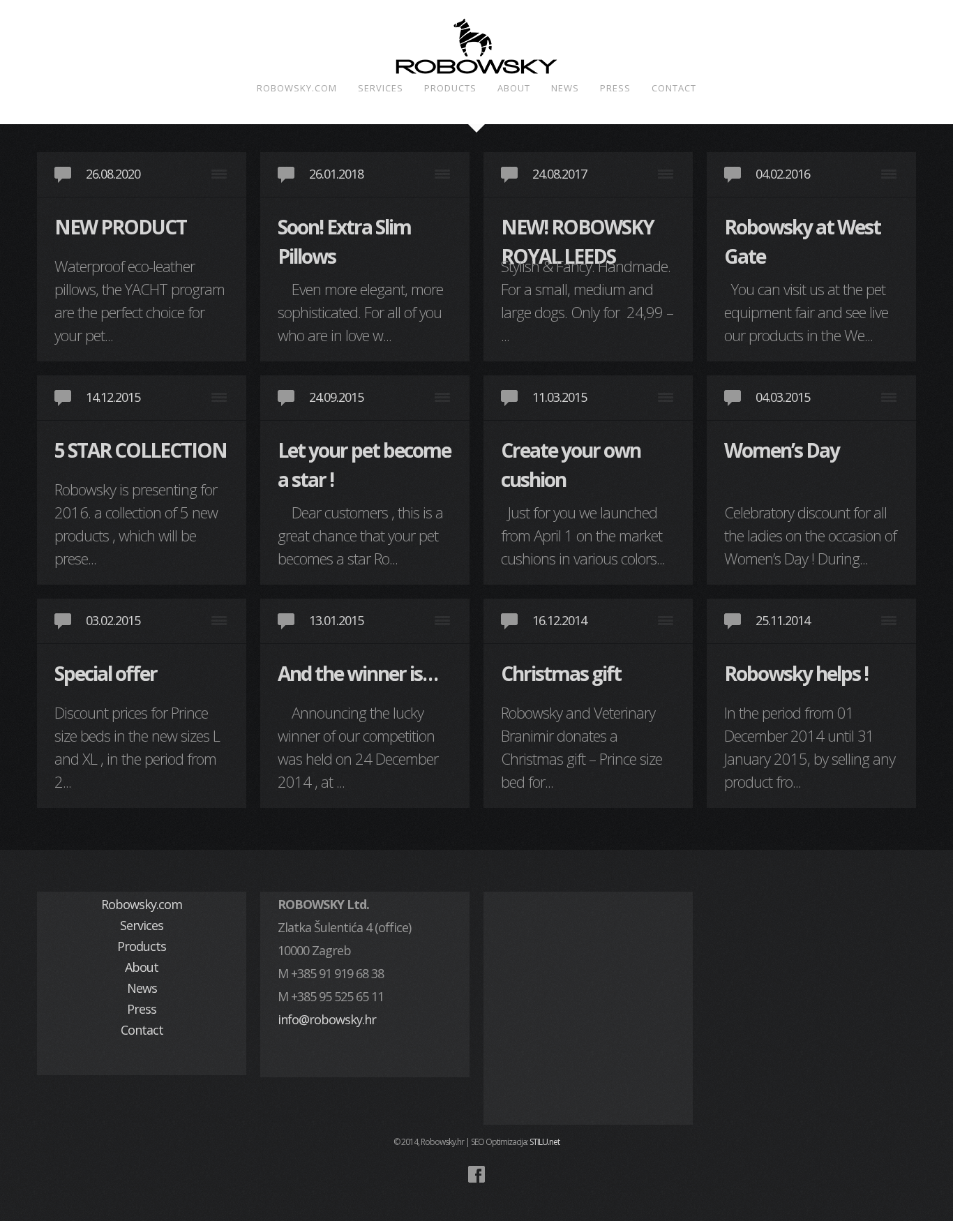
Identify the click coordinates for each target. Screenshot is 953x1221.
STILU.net (545, 1142)
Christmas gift (561, 673)
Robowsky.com (297, 88)
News (565, 88)
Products (450, 88)
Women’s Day (781, 450)
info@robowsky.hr (327, 1019)
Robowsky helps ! (796, 673)
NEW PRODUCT (120, 227)
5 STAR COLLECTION (140, 450)
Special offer (105, 673)
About (513, 88)
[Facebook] (476, 1174)
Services (380, 88)
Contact (674, 88)
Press (615, 88)
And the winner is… (357, 673)
